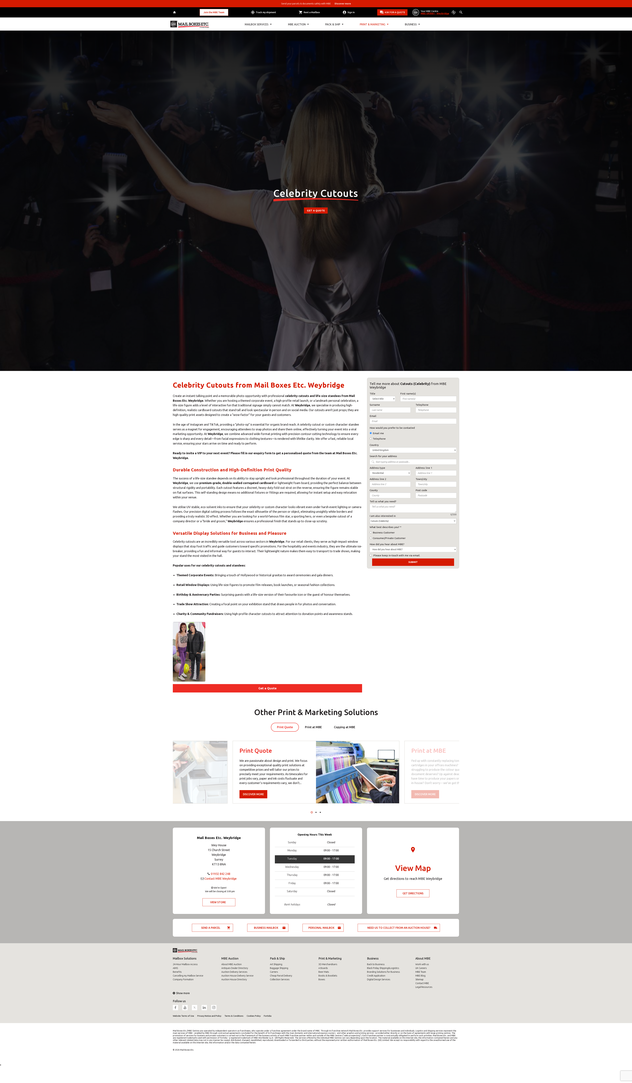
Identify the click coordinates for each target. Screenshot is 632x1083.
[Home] (175, 12)
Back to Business (376, 964)
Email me (378, 433)
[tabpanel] (316, 772)
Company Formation (183, 979)
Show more (183, 993)
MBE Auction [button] (297, 24)
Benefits (177, 972)
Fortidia (267, 1016)
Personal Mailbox (321, 927)
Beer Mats (323, 972)
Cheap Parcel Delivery (281, 975)
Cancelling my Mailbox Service (188, 975)
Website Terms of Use (183, 1016)
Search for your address (383, 456)
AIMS (175, 968)
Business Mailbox (266, 927)
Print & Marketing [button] (372, 24)
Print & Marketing (330, 958)
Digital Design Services (378, 979)
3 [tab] (320, 812)
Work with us (422, 964)
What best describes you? (384, 527)
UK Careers (421, 968)
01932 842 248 (220, 873)
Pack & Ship (277, 958)
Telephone (379, 438)
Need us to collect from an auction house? (398, 927)
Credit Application (376, 975)
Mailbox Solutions (184, 958)
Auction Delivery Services (234, 972)
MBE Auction (229, 958)
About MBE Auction (231, 964)
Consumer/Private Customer (389, 538)
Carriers (274, 972)
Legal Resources (423, 987)
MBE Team (420, 972)
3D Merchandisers (327, 964)
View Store (218, 902)
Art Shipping (276, 964)
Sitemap (419, 979)
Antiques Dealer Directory (234, 968)
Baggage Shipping (279, 968)
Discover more (253, 794)
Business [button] (411, 24)
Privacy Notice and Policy (209, 1016)
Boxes (321, 979)
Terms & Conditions (233, 1016)
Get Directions (413, 893)
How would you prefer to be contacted (392, 427)
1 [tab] (311, 812)
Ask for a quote (395, 12)
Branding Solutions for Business (383, 972)
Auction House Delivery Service (237, 975)
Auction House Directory (234, 979)
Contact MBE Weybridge (220, 878)
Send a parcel (210, 927)
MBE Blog (420, 975)
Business (373, 958)
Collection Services (280, 979)
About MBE (423, 958)
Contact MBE (422, 983)
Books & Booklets (327, 975)
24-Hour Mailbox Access (185, 964)
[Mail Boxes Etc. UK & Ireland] (189, 24)
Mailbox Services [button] (256, 24)
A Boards (323, 968)
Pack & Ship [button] (332, 24)
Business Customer (384, 532)
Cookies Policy (254, 1016)
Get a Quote (316, 210)
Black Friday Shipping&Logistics (383, 968)
